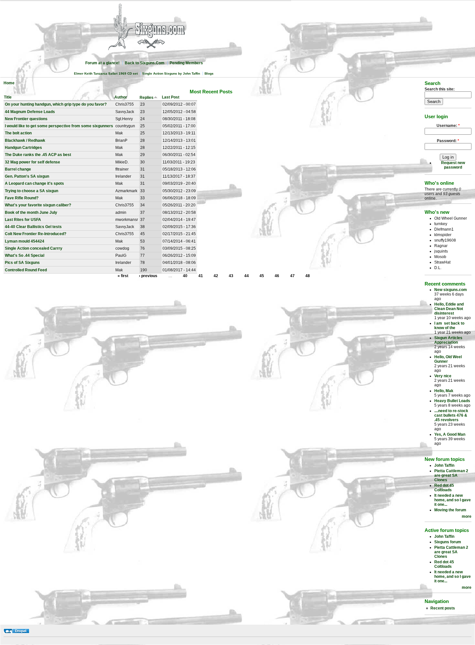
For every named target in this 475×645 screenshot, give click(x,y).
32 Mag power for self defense (32, 162)
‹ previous (148, 276)
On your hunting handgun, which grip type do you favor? (56, 104)
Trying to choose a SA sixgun (31, 191)
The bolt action (18, 133)
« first (123, 276)
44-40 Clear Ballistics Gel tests (33, 226)
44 (246, 276)
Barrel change (18, 169)
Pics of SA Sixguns (22, 262)
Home (9, 83)
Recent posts (442, 608)
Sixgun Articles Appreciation (448, 340)
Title (8, 97)
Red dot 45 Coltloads (444, 487)
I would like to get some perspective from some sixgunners (59, 126)
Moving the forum (450, 510)
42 (216, 276)
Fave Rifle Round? (21, 198)
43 (231, 276)
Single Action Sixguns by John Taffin (171, 73)
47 (292, 276)
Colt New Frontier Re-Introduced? (35, 234)
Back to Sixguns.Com (144, 63)
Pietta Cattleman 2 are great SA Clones (451, 475)
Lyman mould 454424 (24, 241)
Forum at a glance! (102, 63)
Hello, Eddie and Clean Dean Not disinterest (449, 309)
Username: (448, 125)
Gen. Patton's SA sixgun (27, 176)
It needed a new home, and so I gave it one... (452, 500)
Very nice (442, 376)
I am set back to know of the (449, 325)
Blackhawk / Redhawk (25, 140)
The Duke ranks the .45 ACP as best (38, 154)
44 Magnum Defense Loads (30, 111)
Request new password (453, 165)
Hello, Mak (443, 391)
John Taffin (444, 465)
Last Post (170, 97)
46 (277, 276)
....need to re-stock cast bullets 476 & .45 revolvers (451, 415)
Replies (146, 97)
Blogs (209, 73)
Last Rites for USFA (23, 219)
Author (120, 97)
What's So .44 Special (24, 255)
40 (185, 276)
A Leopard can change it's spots (34, 183)
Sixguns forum (447, 542)
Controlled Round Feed (26, 270)
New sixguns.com (450, 289)
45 (261, 276)
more (466, 516)
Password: (448, 141)
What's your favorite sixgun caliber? (38, 205)
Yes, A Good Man (449, 434)
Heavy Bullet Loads (452, 401)
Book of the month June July (31, 212)
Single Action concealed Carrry (33, 248)
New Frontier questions (26, 119)
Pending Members (186, 63)
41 (200, 276)
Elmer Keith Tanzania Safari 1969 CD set (106, 73)
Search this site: (440, 89)
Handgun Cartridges (23, 147)
